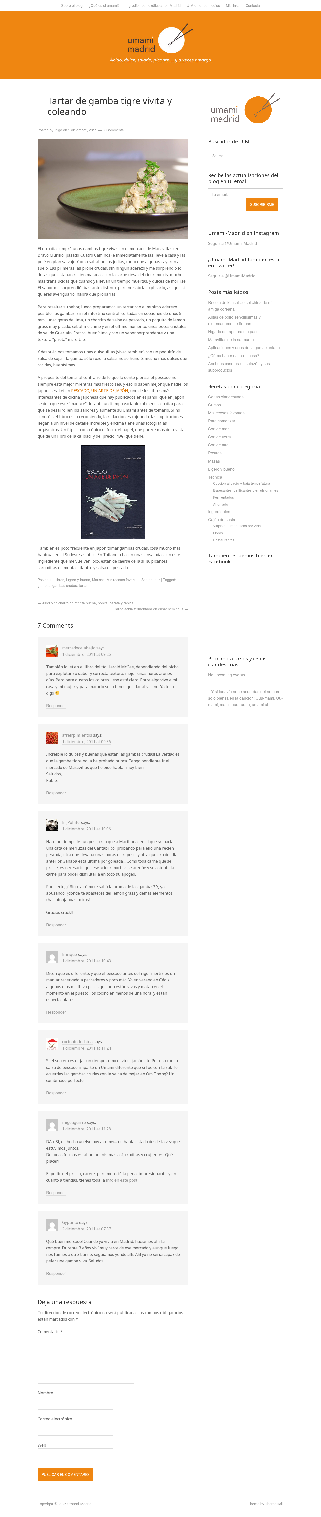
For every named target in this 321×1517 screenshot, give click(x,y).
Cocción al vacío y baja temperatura (241, 483)
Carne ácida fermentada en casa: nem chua (151, 608)
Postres (215, 453)
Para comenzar (221, 421)
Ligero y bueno (78, 579)
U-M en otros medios (203, 5)
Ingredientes (219, 511)
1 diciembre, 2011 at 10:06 (86, 829)
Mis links (232, 5)
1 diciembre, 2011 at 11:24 (86, 1048)
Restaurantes (223, 539)
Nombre (45, 1393)
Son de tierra (219, 437)
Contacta (253, 5)
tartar (83, 585)
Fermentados (223, 497)
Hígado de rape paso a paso (233, 331)
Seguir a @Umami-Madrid (232, 243)
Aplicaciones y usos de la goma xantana (244, 347)
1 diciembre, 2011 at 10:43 (86, 961)
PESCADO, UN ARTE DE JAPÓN (99, 390)
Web (42, 1445)
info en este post (121, 1180)
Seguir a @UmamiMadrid (231, 276)
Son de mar (150, 579)
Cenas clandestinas (226, 397)
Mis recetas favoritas (123, 579)
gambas (44, 585)
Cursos (214, 405)
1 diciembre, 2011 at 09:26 (86, 654)
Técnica (215, 477)
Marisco (98, 579)
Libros (59, 579)
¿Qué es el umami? (104, 5)
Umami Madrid (79, 1503)
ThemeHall (274, 1503)
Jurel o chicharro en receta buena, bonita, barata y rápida (86, 602)
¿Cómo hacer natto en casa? (233, 355)
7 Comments (113, 129)
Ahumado (220, 504)
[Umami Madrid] (160, 61)
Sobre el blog (72, 5)
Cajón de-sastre (222, 519)
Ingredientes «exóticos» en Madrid (153, 5)
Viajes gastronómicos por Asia (237, 525)
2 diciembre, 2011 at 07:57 (86, 1229)
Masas (214, 461)
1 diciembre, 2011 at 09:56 (86, 741)
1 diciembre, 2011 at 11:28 (86, 1129)
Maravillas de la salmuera (231, 339)
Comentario (50, 1331)
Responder (56, 705)
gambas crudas (64, 585)
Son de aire (218, 445)
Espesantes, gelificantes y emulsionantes (245, 490)
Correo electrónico (55, 1419)
